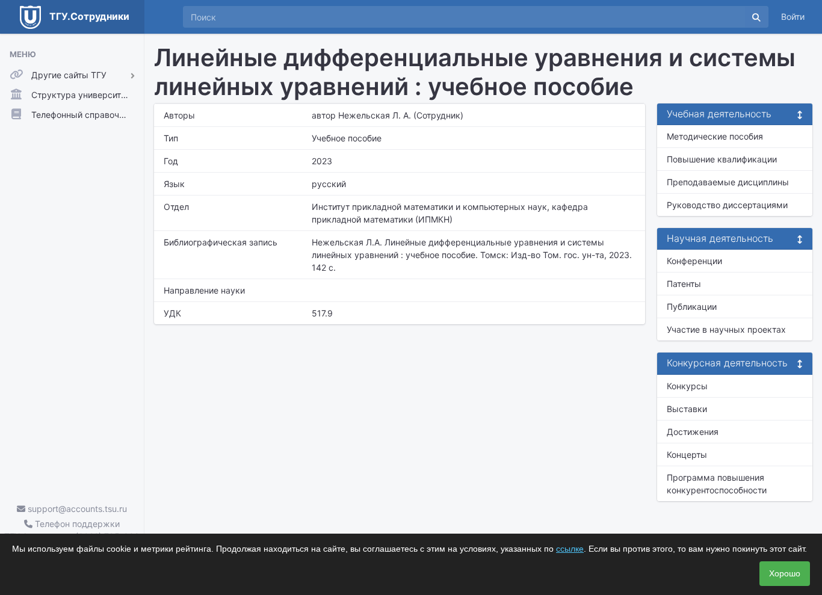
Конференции (694, 261)
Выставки (687, 409)
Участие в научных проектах (726, 329)
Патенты (684, 284)
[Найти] (756, 17)
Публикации (692, 306)
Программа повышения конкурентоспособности (717, 483)
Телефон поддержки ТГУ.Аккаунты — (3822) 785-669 (72, 530)
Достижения (692, 432)
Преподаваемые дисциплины (728, 182)
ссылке (570, 548)
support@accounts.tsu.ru (76, 509)
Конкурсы (687, 386)
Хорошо (784, 573)
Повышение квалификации (722, 159)
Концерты (687, 454)
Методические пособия (715, 136)
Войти (793, 16)
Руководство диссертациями (727, 205)
